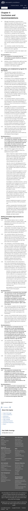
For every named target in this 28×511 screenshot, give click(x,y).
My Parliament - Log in (19, 464)
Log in (25, 5)
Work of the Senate (5, 440)
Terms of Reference (7, 414)
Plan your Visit (3, 478)
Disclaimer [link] (24, 507)
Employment (17, 470)
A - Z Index (17, 471)
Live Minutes (3, 456)
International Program (19, 446)
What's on (3, 474)
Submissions (6, 416)
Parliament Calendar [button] (15, 5)
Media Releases (6, 417)
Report (4, 424)
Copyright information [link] (16, 507)
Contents (6, 407)
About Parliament (18, 442)
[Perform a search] (2, 8)
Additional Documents (8, 421)
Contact (21, 5)
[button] (25, 8)
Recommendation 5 (5, 368)
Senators (3, 443)
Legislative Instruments (19, 455)
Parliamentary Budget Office (20, 486)
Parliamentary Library (19, 444)
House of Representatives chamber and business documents (6, 453)
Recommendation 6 (5, 384)
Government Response (8, 422)
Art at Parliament (4, 477)
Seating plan (3, 444)
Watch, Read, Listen (19, 440)
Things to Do (3, 476)
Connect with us (4, 468)
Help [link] (7, 509)
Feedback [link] (3, 509)
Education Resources (19, 443)
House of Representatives (6, 450)
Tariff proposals (18, 454)
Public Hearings (6, 419)
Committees (17, 460)
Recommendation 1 (5, 54)
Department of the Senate (20, 480)
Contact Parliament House (6, 470)
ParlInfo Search (18, 467)
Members (3, 457)
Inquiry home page (7, 413)
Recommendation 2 (5, 136)
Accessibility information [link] (5, 507)
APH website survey (19, 468)
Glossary (16, 472)
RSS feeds (17, 474)
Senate (2, 439)
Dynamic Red (3, 442)
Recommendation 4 (5, 325)
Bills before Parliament (19, 450)
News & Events (18, 439)
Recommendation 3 (5, 290)
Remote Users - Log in (19, 466)
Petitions (2, 467)
